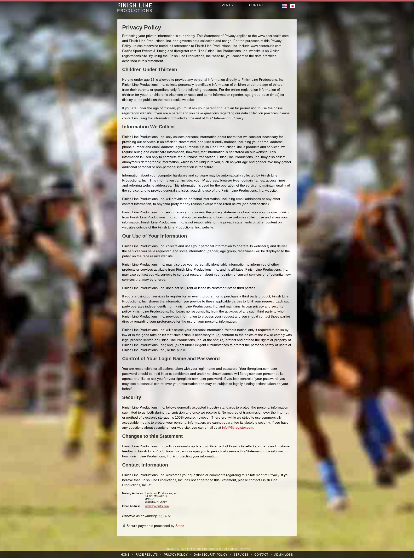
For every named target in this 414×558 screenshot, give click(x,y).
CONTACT (257, 5)
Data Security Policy (210, 554)
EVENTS (226, 5)
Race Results (147, 554)
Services (241, 554)
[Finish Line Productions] (134, 7)
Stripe (179, 526)
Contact (261, 554)
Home (125, 554)
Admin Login (283, 554)
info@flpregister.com (237, 427)
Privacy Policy (176, 554)
